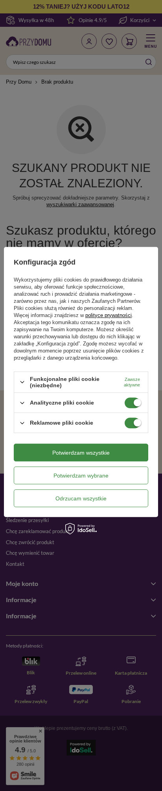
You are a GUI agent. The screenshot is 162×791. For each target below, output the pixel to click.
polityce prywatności (108, 315)
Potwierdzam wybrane (81, 475)
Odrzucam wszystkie (81, 498)
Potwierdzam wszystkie (81, 453)
